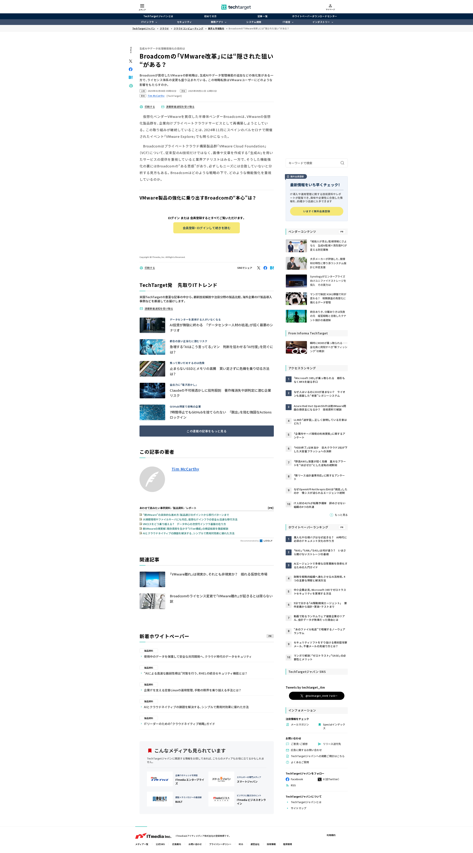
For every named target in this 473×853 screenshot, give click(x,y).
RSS (241, 844)
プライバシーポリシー (220, 844)
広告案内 (176, 844)
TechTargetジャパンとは (158, 16)
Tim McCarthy (185, 469)
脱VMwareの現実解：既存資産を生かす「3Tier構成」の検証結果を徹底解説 (185, 528)
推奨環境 (287, 844)
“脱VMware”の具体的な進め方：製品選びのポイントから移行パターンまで (186, 515)
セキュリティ (184, 22)
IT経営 (286, 22)
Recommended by (250, 540)
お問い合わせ (195, 844)
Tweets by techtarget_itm (305, 687)
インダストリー (321, 22)
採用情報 (271, 844)
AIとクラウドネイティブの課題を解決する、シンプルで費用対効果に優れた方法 (188, 533)
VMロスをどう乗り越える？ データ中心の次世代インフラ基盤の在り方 (184, 524)
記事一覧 (263, 16)
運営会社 (255, 844)
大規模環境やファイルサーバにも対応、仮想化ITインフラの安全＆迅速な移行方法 (190, 519)
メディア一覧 (141, 844)
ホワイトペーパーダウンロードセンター (314, 16)
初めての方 (210, 16)
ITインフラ (147, 22)
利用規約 (331, 835)
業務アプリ (217, 22)
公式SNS (160, 844)
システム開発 (253, 22)
